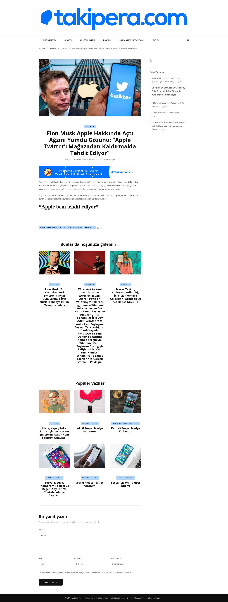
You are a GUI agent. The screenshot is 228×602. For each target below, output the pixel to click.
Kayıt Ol (155, 40)
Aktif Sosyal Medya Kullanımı (90, 429)
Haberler (107, 40)
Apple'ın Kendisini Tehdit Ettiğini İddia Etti (61, 227)
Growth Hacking (87, 40)
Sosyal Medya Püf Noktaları (132, 40)
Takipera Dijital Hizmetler (88, 598)
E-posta (78, 558)
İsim (41, 558)
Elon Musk (90, 227)
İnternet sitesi (116, 558)
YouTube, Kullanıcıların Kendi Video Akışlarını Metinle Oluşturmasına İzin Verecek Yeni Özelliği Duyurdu (169, 126)
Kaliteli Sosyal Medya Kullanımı (125, 429)
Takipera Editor (78, 159)
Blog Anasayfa (49, 40)
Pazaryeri (68, 40)
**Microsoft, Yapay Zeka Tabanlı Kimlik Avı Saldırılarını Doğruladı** (168, 104)
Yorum (41, 529)
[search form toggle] (188, 40)
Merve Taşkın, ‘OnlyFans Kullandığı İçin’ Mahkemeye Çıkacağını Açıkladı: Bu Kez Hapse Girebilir (125, 296)
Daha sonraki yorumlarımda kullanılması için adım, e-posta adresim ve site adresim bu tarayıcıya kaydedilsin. (87, 572)
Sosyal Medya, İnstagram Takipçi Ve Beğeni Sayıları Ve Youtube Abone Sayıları (54, 489)
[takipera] (87, 177)
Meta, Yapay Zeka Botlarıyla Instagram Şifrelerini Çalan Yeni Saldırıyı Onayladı (54, 432)
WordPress (158, 598)
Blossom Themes (141, 598)
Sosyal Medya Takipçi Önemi (125, 484)
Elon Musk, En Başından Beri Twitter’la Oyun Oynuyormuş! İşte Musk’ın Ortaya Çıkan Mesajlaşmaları (54, 297)
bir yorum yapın (109, 159)
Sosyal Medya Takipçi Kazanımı (89, 484)
